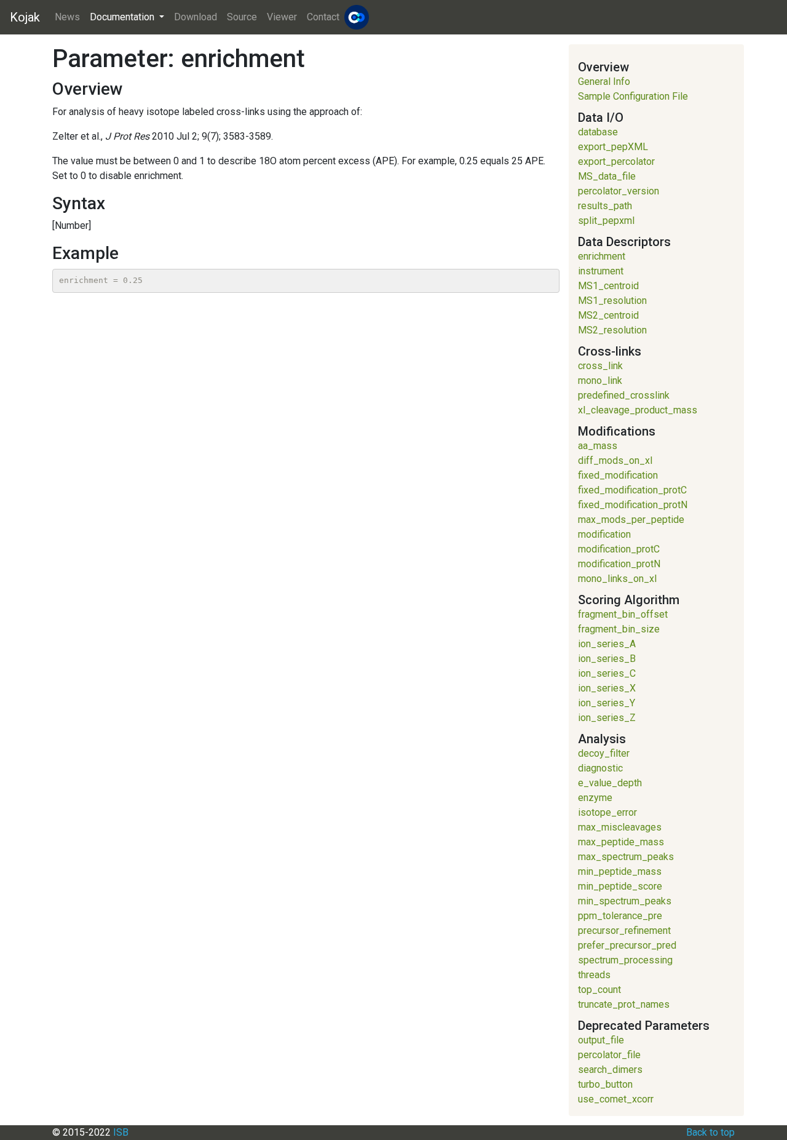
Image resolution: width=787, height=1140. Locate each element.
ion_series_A (607, 644)
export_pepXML (613, 147)
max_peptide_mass (621, 842)
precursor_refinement (624, 930)
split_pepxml (606, 220)
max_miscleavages (620, 827)
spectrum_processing (625, 960)
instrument (600, 271)
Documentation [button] (123, 17)
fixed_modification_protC (632, 490)
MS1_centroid (608, 286)
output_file (601, 1040)
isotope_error (607, 812)
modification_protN (619, 564)
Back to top (710, 1132)
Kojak (25, 17)
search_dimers (610, 1069)
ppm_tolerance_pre (620, 916)
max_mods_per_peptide (631, 519)
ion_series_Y (606, 703)
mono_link (600, 380)
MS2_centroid (608, 315)
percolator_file (609, 1055)
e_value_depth (610, 783)
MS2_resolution (612, 330)
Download (195, 17)
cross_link (600, 366)
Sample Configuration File (633, 96)
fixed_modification (618, 475)
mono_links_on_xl (617, 578)
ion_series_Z (607, 717)
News (67, 17)
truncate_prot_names (624, 1004)
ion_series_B (607, 658)
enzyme (595, 797)
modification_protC (619, 549)
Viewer (282, 17)
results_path (605, 206)
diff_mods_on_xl (615, 460)
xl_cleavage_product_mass (637, 410)
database (598, 132)
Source (242, 17)
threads (594, 975)
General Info (604, 81)
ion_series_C (607, 673)
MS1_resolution (612, 300)
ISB (121, 1132)
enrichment (601, 256)
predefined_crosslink (624, 395)
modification (604, 534)
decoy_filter (604, 753)
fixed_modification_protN (632, 505)
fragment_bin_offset (623, 614)
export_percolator (616, 161)
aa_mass (597, 446)
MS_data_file (607, 176)
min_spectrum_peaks (624, 901)
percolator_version (618, 191)
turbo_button (605, 1084)
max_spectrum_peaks (626, 857)
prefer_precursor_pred (627, 945)
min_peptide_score (620, 886)
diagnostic (600, 768)
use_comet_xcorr (616, 1099)
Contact (323, 17)
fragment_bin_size (619, 629)
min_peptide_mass (620, 871)
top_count (599, 989)
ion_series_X (607, 688)
